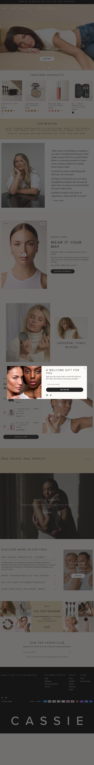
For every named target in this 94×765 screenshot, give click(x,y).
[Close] (84, 368)
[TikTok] (51, 395)
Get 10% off (64, 390)
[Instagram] (47, 395)
